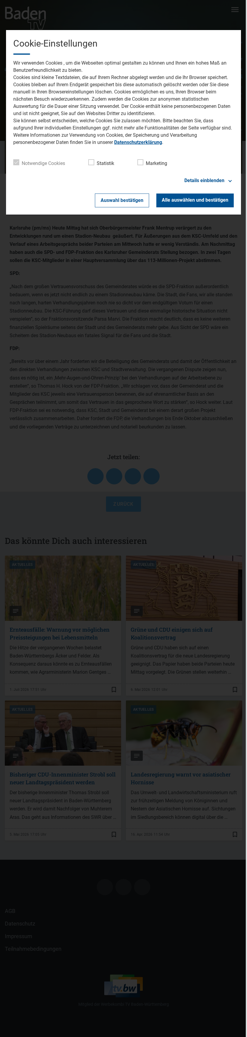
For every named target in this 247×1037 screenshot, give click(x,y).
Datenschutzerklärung (138, 142)
